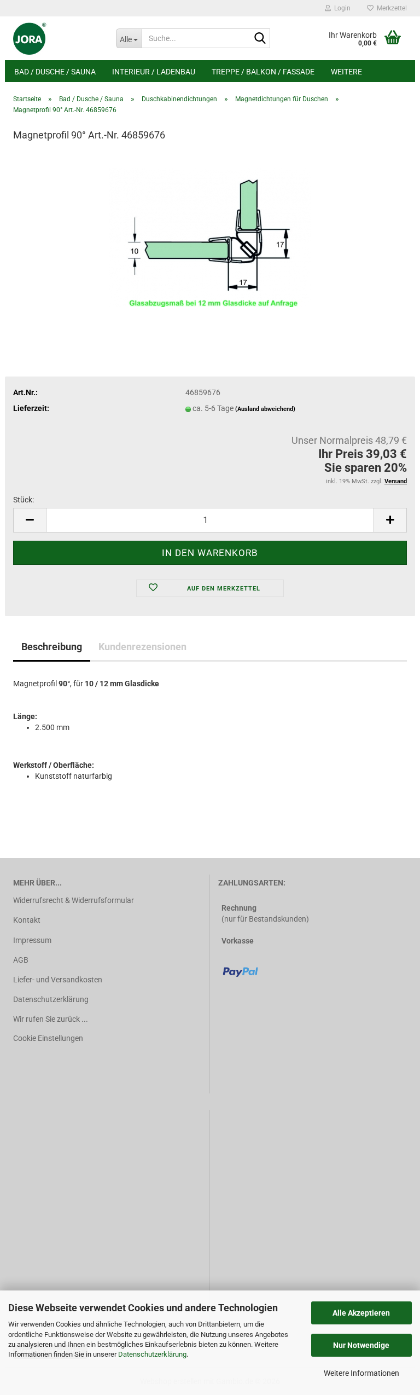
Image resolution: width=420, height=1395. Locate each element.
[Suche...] (259, 39)
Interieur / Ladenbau (153, 71)
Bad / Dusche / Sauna (55, 71)
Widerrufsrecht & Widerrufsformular (73, 900)
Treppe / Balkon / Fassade (263, 71)
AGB (20, 960)
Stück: (23, 499)
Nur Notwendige (361, 1345)
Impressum (32, 940)
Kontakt (26, 920)
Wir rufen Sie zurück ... (50, 1019)
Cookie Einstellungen (48, 1038)
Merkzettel (390, 8)
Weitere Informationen (361, 1373)
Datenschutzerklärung (152, 1354)
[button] (29, 520)
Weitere (346, 71)
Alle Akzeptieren (361, 1313)
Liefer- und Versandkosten (57, 979)
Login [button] (341, 8)
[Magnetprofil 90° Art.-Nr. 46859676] (210, 233)
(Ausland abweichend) (265, 409)
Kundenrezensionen (142, 646)
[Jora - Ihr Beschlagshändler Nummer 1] (56, 38)
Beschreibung (51, 646)
